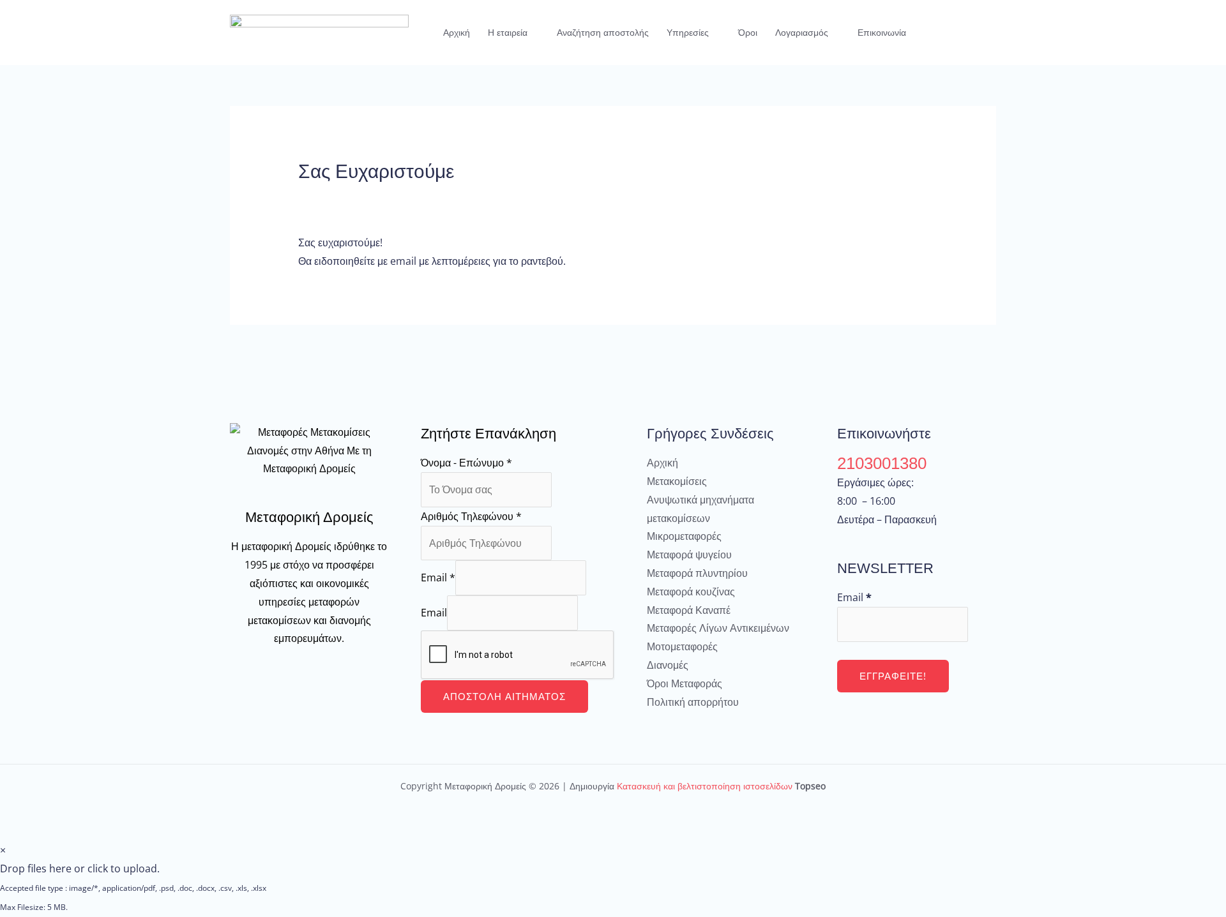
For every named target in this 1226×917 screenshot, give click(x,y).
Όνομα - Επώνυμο (466, 463)
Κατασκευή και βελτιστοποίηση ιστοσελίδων (704, 786)
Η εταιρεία (507, 32)
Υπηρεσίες (688, 32)
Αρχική (456, 32)
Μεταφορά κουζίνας (691, 592)
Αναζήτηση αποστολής (603, 32)
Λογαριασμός (801, 32)
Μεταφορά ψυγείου (689, 555)
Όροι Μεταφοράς (684, 683)
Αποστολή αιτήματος (504, 696)
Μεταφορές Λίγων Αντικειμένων (718, 628)
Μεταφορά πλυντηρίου (697, 573)
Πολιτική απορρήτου (693, 702)
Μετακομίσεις (677, 481)
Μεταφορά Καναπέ (688, 610)
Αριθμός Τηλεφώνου (471, 516)
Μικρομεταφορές (684, 536)
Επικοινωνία (882, 32)
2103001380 (882, 463)
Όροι (747, 32)
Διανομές (667, 665)
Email (438, 577)
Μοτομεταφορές (682, 646)
